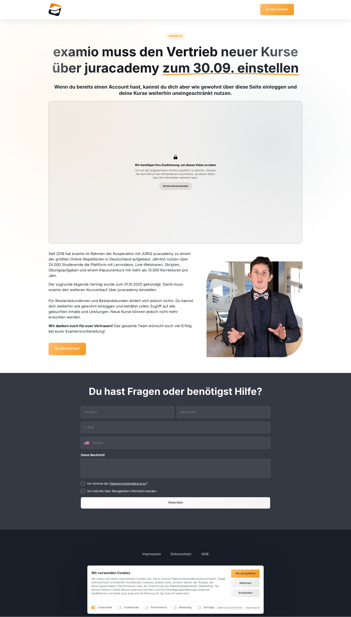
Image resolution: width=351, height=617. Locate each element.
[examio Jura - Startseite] (55, 9)
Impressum (253, 608)
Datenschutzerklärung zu (128, 483)
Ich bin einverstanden (175, 185)
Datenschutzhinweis (230, 608)
